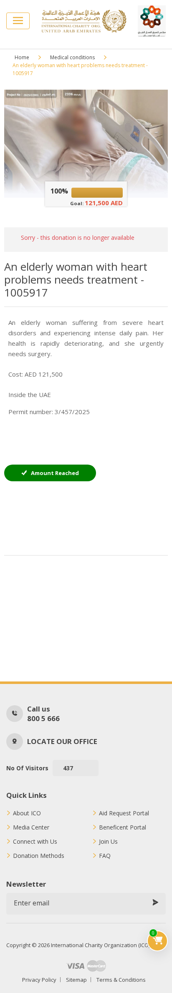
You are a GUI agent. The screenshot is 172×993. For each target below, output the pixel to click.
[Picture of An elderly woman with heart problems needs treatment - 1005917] (85, 144)
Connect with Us (35, 842)
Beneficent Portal (122, 827)
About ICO (27, 813)
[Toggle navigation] (18, 21)
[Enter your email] (155, 903)
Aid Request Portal (124, 813)
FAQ (105, 856)
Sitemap (76, 979)
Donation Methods (38, 856)
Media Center (31, 827)
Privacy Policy (39, 979)
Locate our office (62, 741)
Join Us (108, 842)
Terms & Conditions (121, 979)
